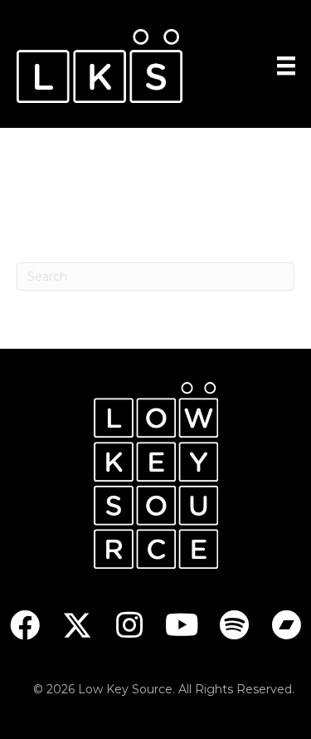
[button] (25, 625)
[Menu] (286, 65)
